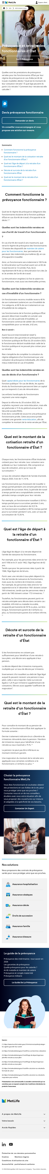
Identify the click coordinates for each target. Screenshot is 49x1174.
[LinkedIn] (4, 1144)
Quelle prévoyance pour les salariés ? (20, 967)
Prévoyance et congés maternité (18, 973)
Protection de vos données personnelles (19, 1153)
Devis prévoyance (24, 59)
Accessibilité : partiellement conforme (18, 1164)
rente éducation (29, 419)
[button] (3, 2)
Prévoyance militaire (13, 976)
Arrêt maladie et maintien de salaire (20, 970)
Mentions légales (22, 1157)
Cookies (5, 1157)
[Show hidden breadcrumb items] (10, 8)
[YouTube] (11, 1144)
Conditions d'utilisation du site (15, 1161)
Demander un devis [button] (24, 120)
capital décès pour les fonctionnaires (23, 380)
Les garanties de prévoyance (16, 964)
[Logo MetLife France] (11, 1102)
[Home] (4, 8)
